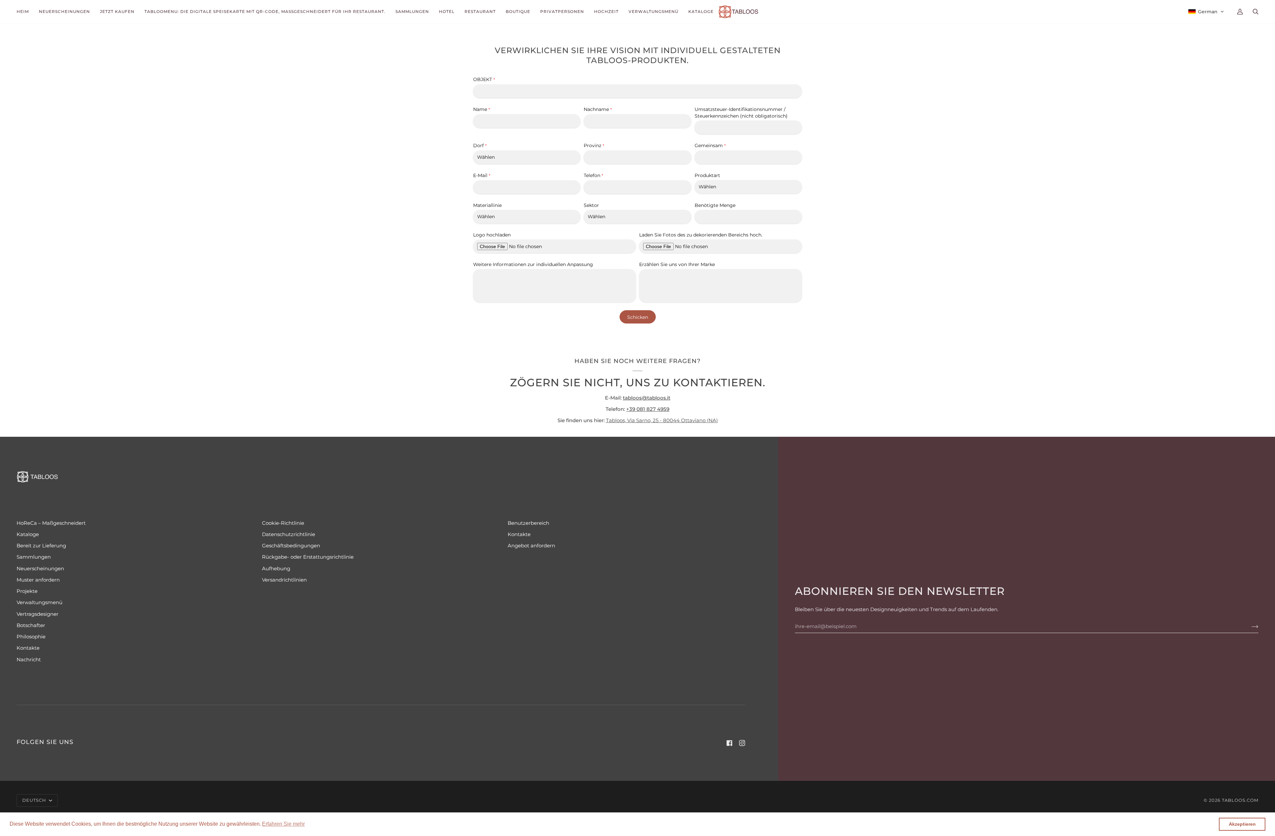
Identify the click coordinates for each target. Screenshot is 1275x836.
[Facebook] (729, 743)
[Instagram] (742, 743)
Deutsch (34, 800)
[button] (283, 824)
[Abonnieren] (1249, 626)
